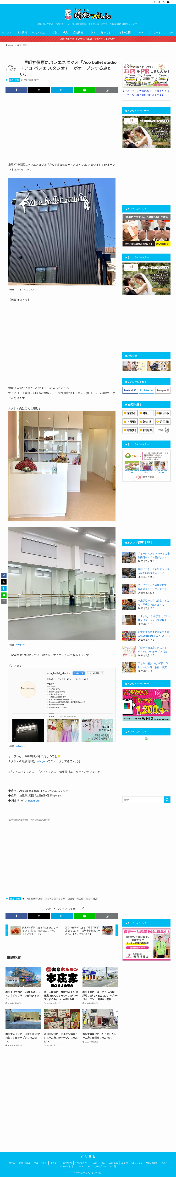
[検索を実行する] (167, 799)
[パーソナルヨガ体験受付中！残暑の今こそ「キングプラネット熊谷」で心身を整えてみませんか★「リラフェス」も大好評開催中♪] (129, 589)
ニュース (78, 1166)
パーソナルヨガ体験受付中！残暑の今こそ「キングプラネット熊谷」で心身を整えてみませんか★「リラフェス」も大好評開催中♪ (153, 587)
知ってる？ (137, 1162)
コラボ (124, 1162)
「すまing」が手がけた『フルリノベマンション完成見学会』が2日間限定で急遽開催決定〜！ (154, 618)
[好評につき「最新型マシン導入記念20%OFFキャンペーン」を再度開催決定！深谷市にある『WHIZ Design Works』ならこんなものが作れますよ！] (129, 573)
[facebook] (155, 2)
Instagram (20, 644)
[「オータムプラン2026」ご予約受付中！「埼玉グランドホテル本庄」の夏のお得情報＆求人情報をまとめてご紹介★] (129, 557)
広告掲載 (113, 1162)
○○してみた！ (82, 1162)
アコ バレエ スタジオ (55, 898)
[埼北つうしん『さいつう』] (88, 14)
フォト (164, 1162)
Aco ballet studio (34, 898)
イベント (54, 1162)
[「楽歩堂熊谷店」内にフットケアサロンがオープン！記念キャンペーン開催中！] (129, 651)
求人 (103, 1162)
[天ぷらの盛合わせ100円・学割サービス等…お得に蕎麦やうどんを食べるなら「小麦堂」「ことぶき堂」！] (129, 667)
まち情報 (67, 1162)
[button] (17, 90)
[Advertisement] (62, 127)
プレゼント (100, 1166)
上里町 (71, 898)
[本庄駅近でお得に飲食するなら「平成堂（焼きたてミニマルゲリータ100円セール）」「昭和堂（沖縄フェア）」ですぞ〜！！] (129, 604)
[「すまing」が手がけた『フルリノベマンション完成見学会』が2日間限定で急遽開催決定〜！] (129, 620)
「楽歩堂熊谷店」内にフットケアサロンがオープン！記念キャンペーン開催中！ (153, 649)
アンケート (65, 1166)
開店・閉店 (14, 79)
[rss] (168, 2)
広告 (95, 1162)
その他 (112, 1166)
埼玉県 (80, 898)
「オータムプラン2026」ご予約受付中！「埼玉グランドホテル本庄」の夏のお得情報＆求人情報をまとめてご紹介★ (154, 555)
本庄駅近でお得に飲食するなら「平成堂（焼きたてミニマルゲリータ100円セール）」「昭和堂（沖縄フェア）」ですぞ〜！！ (153, 602)
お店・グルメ (40, 1162)
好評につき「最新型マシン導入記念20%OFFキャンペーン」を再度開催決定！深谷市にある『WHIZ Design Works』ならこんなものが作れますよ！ (153, 571)
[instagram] (164, 2)
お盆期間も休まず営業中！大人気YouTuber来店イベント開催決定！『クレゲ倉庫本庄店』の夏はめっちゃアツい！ (154, 634)
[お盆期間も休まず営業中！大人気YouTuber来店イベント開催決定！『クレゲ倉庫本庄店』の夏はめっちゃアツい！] (129, 636)
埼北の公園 (151, 1162)
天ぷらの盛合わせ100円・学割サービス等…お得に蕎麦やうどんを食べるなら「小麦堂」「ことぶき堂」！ (153, 665)
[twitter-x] (159, 2)
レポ (89, 1166)
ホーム (12, 1162)
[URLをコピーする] (107, 90)
